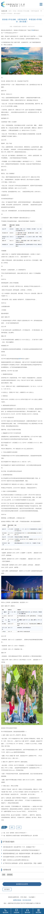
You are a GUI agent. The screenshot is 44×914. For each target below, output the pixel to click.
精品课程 (38, 912)
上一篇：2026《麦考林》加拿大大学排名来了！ (14, 832)
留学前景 (9, 874)
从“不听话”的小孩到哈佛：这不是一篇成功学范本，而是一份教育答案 (21, 864)
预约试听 (27, 912)
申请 (33, 30)
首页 (10, 11)
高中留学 (7, 889)
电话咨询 (5, 912)
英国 (3, 874)
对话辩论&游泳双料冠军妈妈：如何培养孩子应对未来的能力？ (21, 850)
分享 (18, 827)
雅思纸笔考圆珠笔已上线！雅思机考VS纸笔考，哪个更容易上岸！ (22, 853)
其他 (14, 11)
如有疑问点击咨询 (22, 884)
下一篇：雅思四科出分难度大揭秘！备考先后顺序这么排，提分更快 (19, 835)
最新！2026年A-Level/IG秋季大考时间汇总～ (16, 860)
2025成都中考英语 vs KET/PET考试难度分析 (16, 856)
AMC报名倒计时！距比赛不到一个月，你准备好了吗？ (19, 847)
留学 (20, 358)
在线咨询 (16, 912)
